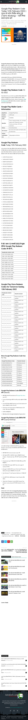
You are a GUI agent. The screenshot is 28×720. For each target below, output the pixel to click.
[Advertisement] (14, 53)
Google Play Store (21, 395)
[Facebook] (2, 541)
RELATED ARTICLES (6, 556)
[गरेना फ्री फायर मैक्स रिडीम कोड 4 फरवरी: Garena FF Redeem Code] (4, 593)
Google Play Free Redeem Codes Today (18, 534)
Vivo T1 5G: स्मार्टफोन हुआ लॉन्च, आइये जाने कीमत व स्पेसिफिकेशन (7, 550)
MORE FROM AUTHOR (16, 556)
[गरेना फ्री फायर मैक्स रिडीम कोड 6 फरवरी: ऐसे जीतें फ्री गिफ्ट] (4, 580)
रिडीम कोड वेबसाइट (22, 535)
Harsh (2, 672)
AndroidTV (4, 26)
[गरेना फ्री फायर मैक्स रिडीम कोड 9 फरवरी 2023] (4, 562)
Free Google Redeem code (16, 532)
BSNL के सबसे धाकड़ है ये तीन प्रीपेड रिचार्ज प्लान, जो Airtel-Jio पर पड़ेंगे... (12, 658)
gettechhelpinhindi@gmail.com (16, 707)
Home (2, 5)
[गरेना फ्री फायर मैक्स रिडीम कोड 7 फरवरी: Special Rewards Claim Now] (4, 574)
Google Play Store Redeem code (7, 535)
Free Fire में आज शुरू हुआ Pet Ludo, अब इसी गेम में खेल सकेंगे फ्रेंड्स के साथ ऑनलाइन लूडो (21, 551)
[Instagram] (14, 710)
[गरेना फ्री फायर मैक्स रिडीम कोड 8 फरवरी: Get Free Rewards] (4, 568)
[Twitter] (5, 541)
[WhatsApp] (11, 541)
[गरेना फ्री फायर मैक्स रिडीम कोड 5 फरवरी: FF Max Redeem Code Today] (4, 587)
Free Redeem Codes (5, 534)
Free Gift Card (7, 532)
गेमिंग (5, 5)
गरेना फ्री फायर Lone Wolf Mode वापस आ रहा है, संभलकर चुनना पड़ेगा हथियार (13, 664)
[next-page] (4, 598)
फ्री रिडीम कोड (17, 535)
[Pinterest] (8, 541)
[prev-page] (2, 598)
